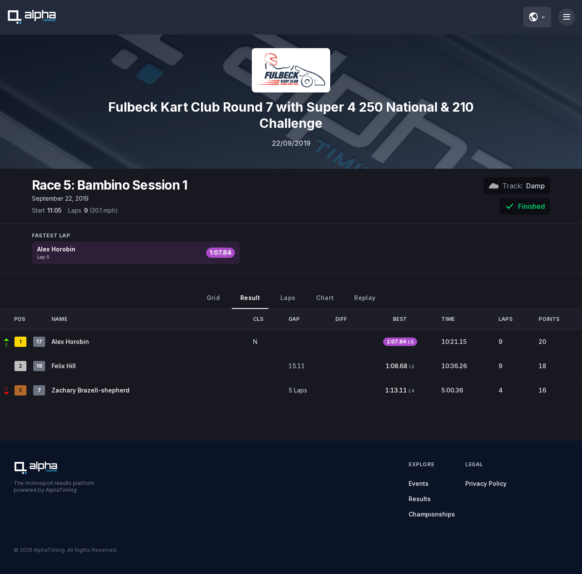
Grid (213, 297)
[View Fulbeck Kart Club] (291, 70)
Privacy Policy (486, 483)
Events (419, 483)
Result (250, 297)
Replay (364, 297)
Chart (325, 297)
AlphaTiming (49, 550)
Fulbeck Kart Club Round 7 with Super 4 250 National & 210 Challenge (291, 115)
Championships (432, 514)
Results (420, 498)
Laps (287, 297)
